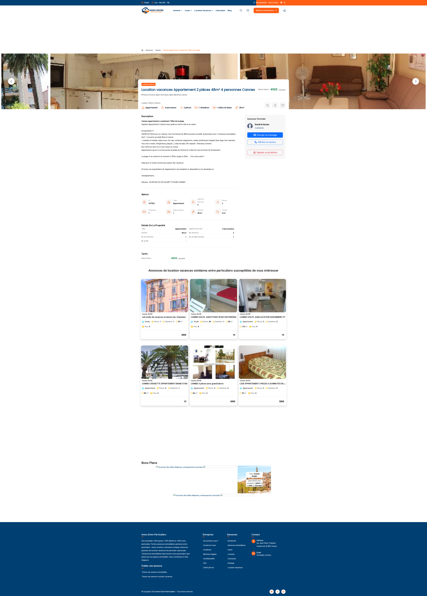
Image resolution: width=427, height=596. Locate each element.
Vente (229, 550)
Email (146, 3)
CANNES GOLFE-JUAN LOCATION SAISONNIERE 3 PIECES (265, 317)
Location (231, 554)
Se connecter (261, 3)
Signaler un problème (266, 152)
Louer (187, 10)
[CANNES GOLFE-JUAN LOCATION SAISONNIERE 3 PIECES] (262, 295)
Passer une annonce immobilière (154, 572)
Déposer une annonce (265, 10)
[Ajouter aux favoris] (283, 105)
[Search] (240, 10)
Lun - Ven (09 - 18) (161, 3)
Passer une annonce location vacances (157, 577)
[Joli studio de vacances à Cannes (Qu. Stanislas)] (164, 295)
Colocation (220, 10)
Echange (230, 563)
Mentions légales (210, 554)
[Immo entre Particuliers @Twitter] (285, 2)
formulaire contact (264, 555)
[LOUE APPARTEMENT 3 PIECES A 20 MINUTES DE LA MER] (262, 362)
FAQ (204, 563)
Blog (230, 10)
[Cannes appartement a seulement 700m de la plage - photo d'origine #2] (333, 81)
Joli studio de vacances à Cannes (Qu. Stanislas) (164, 317)
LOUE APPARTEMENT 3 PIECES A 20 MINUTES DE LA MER (265, 384)
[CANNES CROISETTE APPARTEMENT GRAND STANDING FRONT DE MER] (164, 362)
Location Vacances (202, 10)
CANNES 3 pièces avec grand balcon (207, 384)
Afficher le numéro (266, 142)
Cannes (158, 50)
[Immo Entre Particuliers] (152, 10)
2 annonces (259, 128)
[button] (248, 10)
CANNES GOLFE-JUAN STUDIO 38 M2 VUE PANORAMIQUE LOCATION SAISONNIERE (227, 317)
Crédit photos (208, 568)
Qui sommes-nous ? (210, 541)
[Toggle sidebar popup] (284, 10)
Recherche (231, 541)
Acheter (176, 10)
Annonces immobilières (236, 545)
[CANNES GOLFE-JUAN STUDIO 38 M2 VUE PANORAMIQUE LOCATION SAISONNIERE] (213, 295)
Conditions (207, 550)
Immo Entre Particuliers (165, 592)
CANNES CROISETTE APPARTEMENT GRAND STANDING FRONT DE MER (173, 384)
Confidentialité (209, 559)
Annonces (149, 50)
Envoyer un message (266, 135)
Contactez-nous (209, 545)
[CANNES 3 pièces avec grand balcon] (213, 362)
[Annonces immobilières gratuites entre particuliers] (142, 50)
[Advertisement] (213, 32)
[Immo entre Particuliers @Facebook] (281, 2)
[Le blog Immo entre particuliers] (283, 592)
